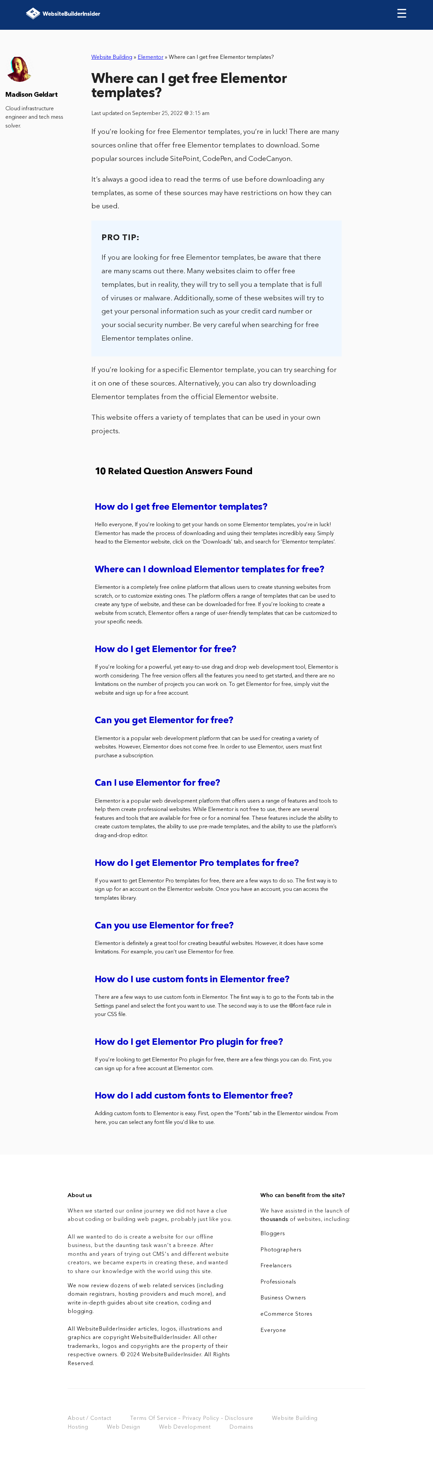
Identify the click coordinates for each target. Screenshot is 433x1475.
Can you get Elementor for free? (164, 720)
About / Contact (89, 1418)
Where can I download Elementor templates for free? (209, 570)
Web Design (123, 1427)
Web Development (185, 1427)
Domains (241, 1427)
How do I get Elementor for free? (165, 649)
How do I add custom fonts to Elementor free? (194, 1096)
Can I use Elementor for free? (157, 783)
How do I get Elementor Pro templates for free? (197, 863)
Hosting (78, 1427)
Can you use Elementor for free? (164, 926)
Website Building (111, 57)
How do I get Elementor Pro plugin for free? (189, 1042)
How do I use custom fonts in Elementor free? (192, 980)
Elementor (150, 57)
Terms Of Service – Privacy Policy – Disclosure (191, 1418)
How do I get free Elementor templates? (181, 507)
